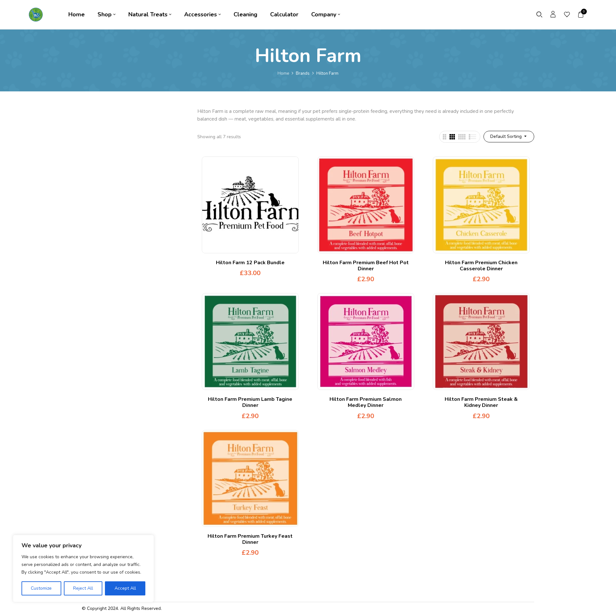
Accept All (125, 588)
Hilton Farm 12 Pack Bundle (250, 262)
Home (283, 73)
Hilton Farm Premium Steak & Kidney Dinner (481, 402)
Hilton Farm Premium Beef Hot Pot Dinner (366, 265)
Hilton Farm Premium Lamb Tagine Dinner (250, 402)
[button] (581, 14)
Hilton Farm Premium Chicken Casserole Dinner (481, 265)
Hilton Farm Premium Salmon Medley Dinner (365, 402)
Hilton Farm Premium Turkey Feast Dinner (250, 539)
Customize (41, 588)
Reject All (83, 588)
